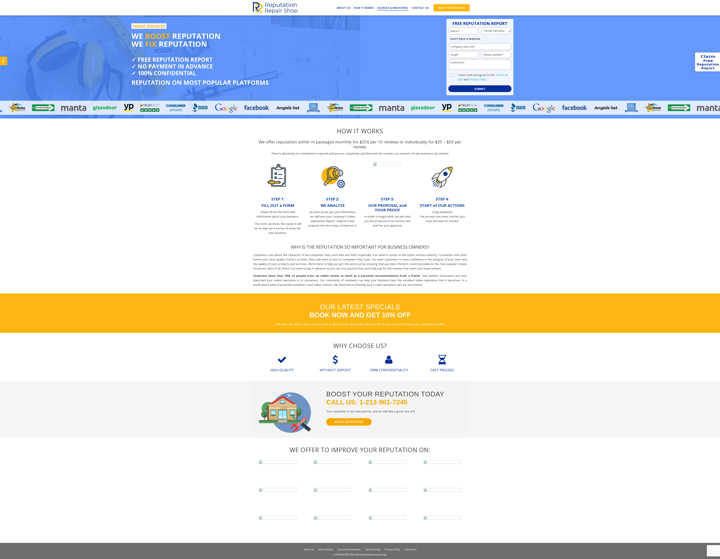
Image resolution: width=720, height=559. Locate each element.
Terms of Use (372, 549)
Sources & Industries (392, 8)
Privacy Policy (478, 79)
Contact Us (420, 8)
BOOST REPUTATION (348, 421)
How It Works (364, 8)
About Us (343, 8)
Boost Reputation (451, 8)
